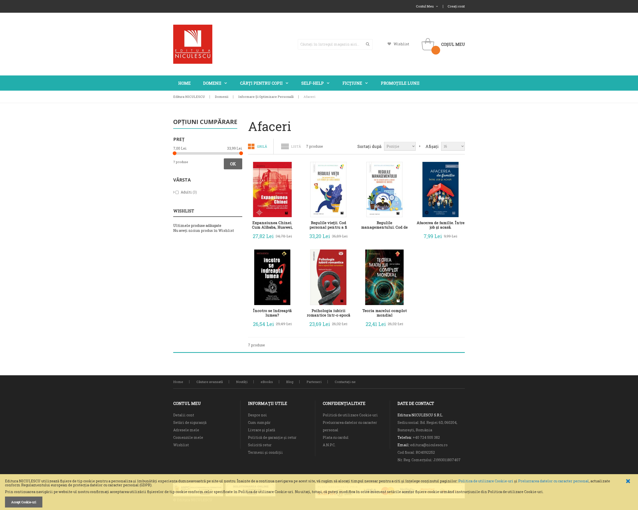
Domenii (221, 96)
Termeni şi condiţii (265, 452)
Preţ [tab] (178, 139)
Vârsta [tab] (182, 180)
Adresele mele (186, 430)
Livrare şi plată (261, 430)
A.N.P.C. (329, 445)
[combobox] (335, 44)
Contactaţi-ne (345, 382)
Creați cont (456, 6)
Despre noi (257, 415)
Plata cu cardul (336, 437)
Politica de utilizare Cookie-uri (485, 481)
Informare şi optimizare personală (266, 96)
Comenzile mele (188, 437)
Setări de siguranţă (190, 422)
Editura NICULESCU (189, 96)
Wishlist (401, 44)
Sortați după (369, 146)
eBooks (267, 382)
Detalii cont (183, 415)
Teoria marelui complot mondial (384, 312)
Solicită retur (260, 445)
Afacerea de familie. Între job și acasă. (441, 224)
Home (178, 382)
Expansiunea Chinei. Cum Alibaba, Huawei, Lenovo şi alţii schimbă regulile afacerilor (272, 224)
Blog (289, 382)
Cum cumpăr (259, 422)
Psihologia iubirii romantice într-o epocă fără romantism (328, 312)
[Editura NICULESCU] (192, 44)
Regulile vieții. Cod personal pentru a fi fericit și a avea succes (328, 224)
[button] (289, 235)
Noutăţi (241, 382)
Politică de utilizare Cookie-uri (350, 415)
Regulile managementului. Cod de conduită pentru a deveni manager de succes (384, 224)
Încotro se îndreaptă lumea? (272, 312)
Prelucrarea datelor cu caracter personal (553, 481)
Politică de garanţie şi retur (272, 437)
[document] (319, 493)
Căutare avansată (209, 382)
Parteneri (314, 382)
